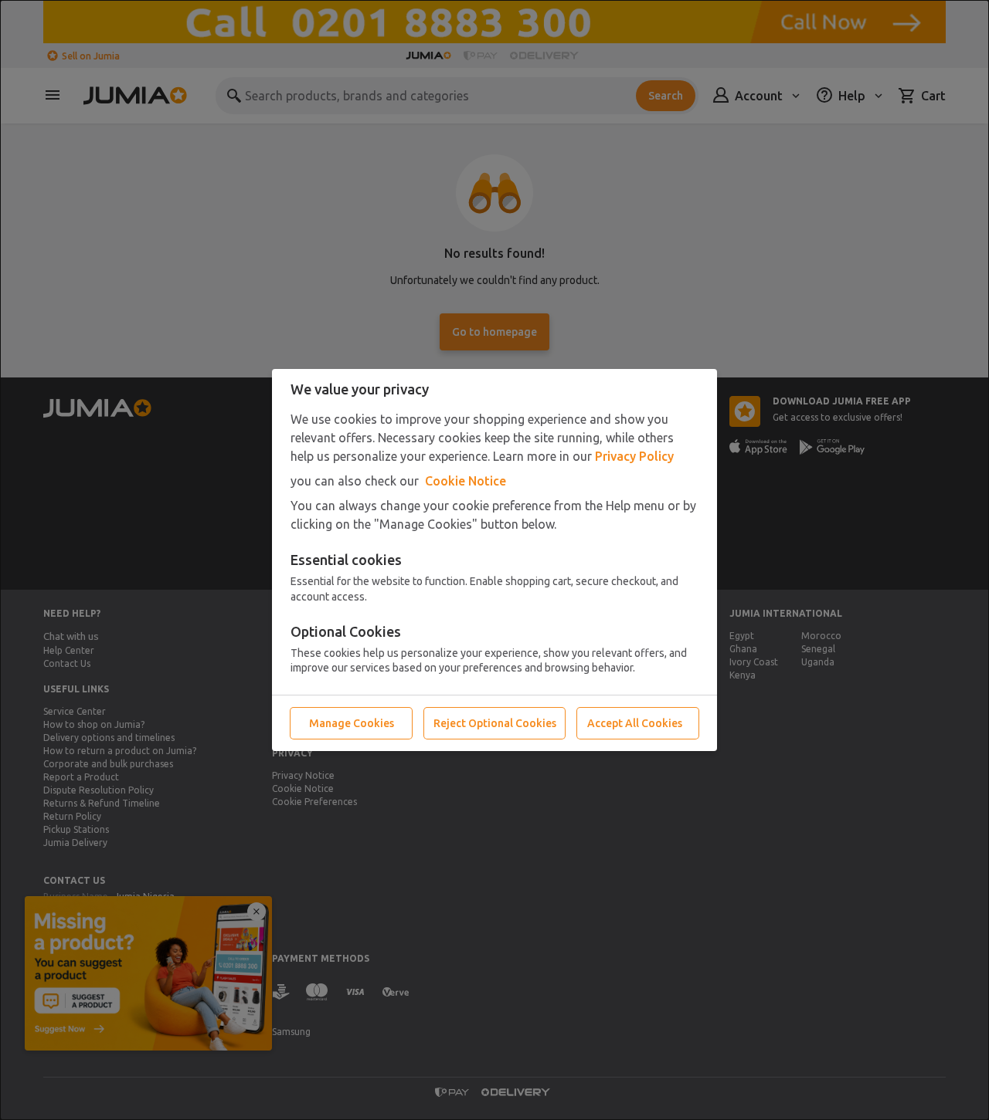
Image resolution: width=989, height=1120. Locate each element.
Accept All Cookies (634, 723)
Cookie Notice (465, 481)
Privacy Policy (634, 456)
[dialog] (494, 560)
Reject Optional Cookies (494, 723)
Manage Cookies (351, 723)
